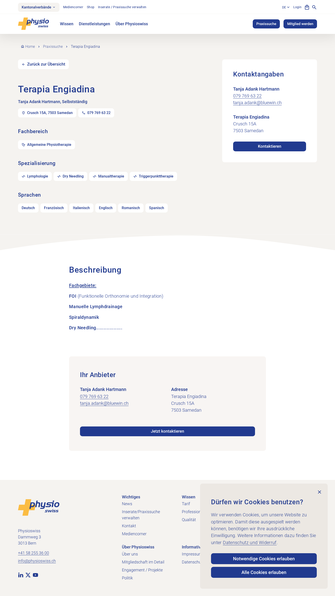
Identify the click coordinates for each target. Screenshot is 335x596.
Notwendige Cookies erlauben (264, 558)
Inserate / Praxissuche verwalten (122, 7)
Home (30, 46)
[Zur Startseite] (38, 507)
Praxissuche (266, 24)
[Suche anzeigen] (314, 7)
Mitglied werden (300, 24)
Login (297, 7)
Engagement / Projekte (142, 570)
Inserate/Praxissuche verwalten (141, 514)
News (127, 503)
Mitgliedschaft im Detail (143, 562)
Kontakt (129, 525)
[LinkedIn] (20, 574)
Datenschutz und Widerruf (250, 542)
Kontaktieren (269, 146)
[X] (28, 574)
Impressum (192, 554)
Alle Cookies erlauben (264, 572)
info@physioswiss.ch (37, 560)
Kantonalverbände (36, 7)
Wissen (66, 23)
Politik (127, 578)
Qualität (189, 519)
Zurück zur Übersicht (46, 64)
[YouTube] (35, 574)
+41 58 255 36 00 (33, 552)
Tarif (186, 503)
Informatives (193, 547)
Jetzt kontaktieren (167, 431)
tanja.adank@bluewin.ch (257, 102)
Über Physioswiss (132, 23)
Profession (191, 511)
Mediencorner (73, 7)
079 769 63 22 (247, 96)
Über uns (130, 554)
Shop (90, 7)
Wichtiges (131, 497)
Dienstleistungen (94, 23)
